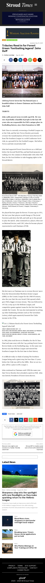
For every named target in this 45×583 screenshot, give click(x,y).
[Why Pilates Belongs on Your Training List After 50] (7, 548)
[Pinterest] (25, 60)
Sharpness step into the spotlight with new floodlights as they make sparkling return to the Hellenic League (19, 496)
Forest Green (11, 414)
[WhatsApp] (30, 60)
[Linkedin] (20, 60)
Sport (4, 40)
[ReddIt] (35, 60)
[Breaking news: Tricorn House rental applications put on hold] (7, 534)
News (3, 490)
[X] (16, 60)
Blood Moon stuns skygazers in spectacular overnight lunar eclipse (24, 520)
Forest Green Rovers (12, 40)
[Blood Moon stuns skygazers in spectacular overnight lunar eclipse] (7, 521)
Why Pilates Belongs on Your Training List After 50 (25, 547)
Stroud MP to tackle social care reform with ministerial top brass (34, 447)
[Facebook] (11, 60)
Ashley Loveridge (9, 55)
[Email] (40, 60)
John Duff (19, 414)
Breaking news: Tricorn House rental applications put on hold (25, 534)
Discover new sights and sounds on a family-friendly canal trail (11, 447)
